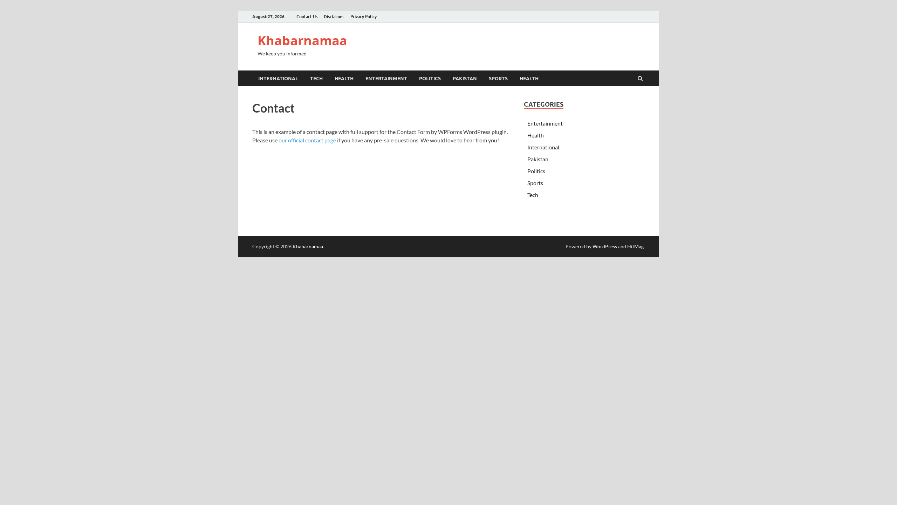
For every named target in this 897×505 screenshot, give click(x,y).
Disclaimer (334, 16)
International (278, 78)
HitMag (635, 246)
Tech (316, 78)
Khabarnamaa (302, 40)
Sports (498, 78)
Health (344, 78)
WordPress (605, 246)
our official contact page (307, 140)
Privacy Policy (363, 16)
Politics (430, 78)
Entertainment (386, 78)
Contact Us (306, 16)
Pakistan (465, 78)
